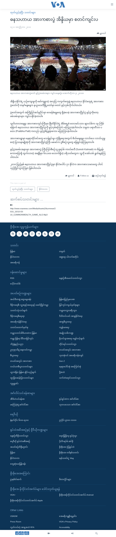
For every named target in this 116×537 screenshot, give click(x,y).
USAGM (13, 516)
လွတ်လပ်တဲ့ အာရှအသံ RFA (22, 527)
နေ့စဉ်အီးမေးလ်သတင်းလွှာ (70, 278)
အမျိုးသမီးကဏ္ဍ (66, 333)
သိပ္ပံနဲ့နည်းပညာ (16, 344)
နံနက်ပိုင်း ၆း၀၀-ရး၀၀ (19, 420)
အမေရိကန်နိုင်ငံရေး (18, 322)
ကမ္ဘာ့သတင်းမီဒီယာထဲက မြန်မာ (23, 333)
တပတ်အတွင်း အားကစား (21, 361)
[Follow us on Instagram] (32, 233)
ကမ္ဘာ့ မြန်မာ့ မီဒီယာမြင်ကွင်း (22, 338)
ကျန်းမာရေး (64, 327)
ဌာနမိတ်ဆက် (16, 479)
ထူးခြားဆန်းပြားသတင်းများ (22, 378)
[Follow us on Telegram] (38, 233)
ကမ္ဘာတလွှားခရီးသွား (68, 310)
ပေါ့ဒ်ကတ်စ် (15, 284)
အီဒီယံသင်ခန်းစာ (17, 399)
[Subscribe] (58, 233)
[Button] (101, 33)
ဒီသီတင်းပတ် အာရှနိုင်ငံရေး (71, 316)
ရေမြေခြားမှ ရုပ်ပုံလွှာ (68, 436)
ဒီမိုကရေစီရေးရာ (17, 316)
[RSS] (45, 233)
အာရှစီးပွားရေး (65, 322)
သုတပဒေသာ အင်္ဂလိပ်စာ (69, 404)
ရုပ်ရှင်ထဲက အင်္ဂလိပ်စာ (69, 399)
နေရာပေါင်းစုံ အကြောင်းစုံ (70, 366)
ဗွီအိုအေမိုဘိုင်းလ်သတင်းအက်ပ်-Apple (26, 500)
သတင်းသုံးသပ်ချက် (18, 310)
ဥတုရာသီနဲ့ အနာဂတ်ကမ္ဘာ (21, 350)
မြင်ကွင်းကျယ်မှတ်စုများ (69, 305)
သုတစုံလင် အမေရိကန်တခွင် (71, 355)
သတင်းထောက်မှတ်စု (19, 327)
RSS (12, 278)
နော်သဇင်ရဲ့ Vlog (66, 458)
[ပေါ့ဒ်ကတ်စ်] (51, 233)
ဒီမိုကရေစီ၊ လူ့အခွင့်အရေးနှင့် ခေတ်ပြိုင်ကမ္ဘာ (29, 305)
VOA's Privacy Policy (68, 522)
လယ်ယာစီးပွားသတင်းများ (21, 366)
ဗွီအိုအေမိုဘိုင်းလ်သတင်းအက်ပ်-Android (76, 495)
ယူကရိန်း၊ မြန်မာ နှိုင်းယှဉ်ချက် (23, 372)
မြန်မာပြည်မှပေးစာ (67, 299)
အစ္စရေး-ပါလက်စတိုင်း (69, 257)
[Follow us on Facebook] (13, 233)
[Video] (49, 533)
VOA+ (12, 495)
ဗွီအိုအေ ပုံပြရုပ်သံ (66, 447)
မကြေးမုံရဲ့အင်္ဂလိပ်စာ (19, 404)
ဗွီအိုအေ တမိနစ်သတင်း (69, 452)
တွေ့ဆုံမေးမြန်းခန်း (18, 464)
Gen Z (62, 361)
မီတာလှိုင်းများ (65, 479)
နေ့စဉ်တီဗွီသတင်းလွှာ (19, 436)
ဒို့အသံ (62, 372)
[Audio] (72, 533)
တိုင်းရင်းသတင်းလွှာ (67, 344)
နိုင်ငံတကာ (14, 257)
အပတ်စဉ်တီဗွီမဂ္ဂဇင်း (19, 447)
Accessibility (64, 527)
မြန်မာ (12, 251)
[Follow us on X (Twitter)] (19, 233)
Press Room (15, 522)
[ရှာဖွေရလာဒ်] (96, 533)
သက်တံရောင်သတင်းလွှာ (69, 378)
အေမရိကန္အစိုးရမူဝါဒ (68, 516)
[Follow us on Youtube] (25, 233)
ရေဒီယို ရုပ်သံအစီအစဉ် (20, 441)
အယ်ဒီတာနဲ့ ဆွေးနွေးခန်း (20, 299)
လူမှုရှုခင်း (14, 383)
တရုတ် (62, 251)
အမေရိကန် (15, 262)
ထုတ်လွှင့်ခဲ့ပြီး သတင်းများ (23, 12)
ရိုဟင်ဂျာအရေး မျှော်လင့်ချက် (71, 338)
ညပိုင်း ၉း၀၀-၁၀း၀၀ (67, 420)
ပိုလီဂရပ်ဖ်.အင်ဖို (66, 441)
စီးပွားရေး (14, 355)
